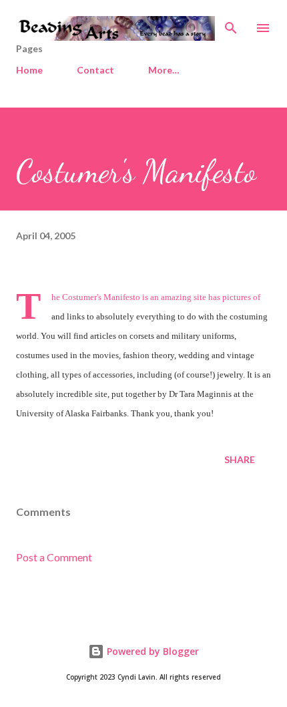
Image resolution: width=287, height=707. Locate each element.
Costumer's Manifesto (136, 171)
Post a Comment (54, 557)
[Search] (231, 24)
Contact (95, 70)
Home (29, 70)
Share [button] (239, 459)
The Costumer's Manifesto (95, 297)
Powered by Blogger (151, 651)
